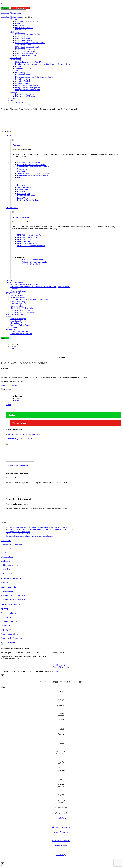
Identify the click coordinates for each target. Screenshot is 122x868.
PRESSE (9, 317)
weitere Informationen (9, 385)
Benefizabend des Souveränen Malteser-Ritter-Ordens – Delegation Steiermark (44, 64)
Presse (12, 98)
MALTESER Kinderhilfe (24, 38)
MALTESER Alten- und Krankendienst (30, 43)
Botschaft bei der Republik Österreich (31, 165)
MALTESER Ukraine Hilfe (32, 264)
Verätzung (61, 854)
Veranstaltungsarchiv (23, 68)
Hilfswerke (14, 32)
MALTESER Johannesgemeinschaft (31, 246)
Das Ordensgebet (21, 73)
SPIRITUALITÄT (13, 293)
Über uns (13, 19)
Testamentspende (19, 423)
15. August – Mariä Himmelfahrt (17, 465)
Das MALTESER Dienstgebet (26, 85)
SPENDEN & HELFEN (15, 314)
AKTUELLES (11, 280)
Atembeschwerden (61, 826)
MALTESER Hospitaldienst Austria (28, 34)
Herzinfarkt (61, 818)
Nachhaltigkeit (22, 189)
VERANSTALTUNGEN (15, 282)
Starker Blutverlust (61, 840)
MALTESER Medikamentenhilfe (27, 55)
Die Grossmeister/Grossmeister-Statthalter (32, 175)
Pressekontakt (15, 321)
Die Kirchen (20, 25)
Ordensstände (22, 171)
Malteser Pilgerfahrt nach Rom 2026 (29, 62)
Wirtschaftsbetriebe (24, 187)
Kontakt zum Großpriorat (24, 94)
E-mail (12, 349)
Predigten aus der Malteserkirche (27, 90)
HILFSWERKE (12, 208)
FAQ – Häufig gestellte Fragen (28, 200)
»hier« (56, 671)
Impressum (61, 663)
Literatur (18, 23)
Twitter (13, 346)
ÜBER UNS (10, 135)
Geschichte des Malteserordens (26, 21)
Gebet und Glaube (22, 83)
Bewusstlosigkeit (61, 832)
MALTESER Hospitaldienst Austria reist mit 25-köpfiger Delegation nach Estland (36, 527)
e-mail (17, 400)
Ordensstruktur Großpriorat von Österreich (33, 167)
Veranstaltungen (16, 60)
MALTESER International (25, 49)
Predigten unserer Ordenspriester (27, 88)
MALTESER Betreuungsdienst (27, 47)
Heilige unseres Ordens (26, 196)
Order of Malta (6, 549)
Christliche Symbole (22, 81)
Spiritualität (14, 70)
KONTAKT (10, 329)
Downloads (14, 327)
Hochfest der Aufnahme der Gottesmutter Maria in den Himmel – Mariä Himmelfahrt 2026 (40, 530)
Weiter (8, 405)
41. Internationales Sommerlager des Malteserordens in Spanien (29, 536)
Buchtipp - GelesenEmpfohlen (21, 325)
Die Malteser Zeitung (18, 103)
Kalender (18, 66)
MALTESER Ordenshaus (25, 40)
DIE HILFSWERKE (20, 217)
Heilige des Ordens (22, 75)
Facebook (14, 344)
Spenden (5, 8)
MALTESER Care (22, 36)
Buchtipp (13, 100)
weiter (8, 487)
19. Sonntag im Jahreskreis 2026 (18, 534)
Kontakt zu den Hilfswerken (26, 96)
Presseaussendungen (18, 319)
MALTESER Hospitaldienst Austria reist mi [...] (21, 439)
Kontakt (13, 92)
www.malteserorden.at (9, 642)
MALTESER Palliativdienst (25, 51)
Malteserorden (15, 58)
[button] (26, 17)
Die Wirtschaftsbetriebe (24, 28)
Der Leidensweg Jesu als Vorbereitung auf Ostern (34, 77)
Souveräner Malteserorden (11, 13)
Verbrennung (61, 845)
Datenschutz (61, 665)
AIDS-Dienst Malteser (23, 45)
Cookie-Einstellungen (61, 667)
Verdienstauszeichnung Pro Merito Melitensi (33, 173)
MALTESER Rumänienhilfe (26, 53)
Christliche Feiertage (23, 79)
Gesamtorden (22, 169)
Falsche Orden (20, 30)
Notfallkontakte (20, 8)
